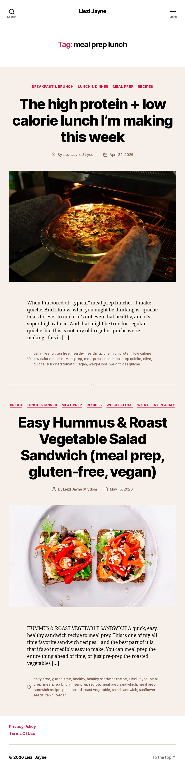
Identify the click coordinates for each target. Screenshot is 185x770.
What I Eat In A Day (156, 405)
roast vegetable (97, 689)
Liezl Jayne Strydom (80, 154)
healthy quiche (98, 353)
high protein (122, 353)
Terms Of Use (22, 733)
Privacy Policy (22, 726)
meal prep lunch (97, 358)
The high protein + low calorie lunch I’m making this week (92, 120)
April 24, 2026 (121, 154)
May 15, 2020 (121, 489)
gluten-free (61, 679)
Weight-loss (119, 405)
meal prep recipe (86, 684)
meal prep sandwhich (119, 684)
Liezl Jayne (92, 11)
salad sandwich (124, 689)
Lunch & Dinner (93, 87)
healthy (77, 353)
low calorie (142, 353)
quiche (38, 364)
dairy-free (41, 679)
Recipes (145, 87)
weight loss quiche (124, 364)
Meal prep (123, 87)
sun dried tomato (60, 364)
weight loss (98, 364)
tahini (49, 695)
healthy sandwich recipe (107, 679)
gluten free (60, 353)
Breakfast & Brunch (52, 87)
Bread (16, 405)
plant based (72, 689)
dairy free (41, 353)
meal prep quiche (126, 358)
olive (147, 358)
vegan (81, 364)
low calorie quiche (48, 358)
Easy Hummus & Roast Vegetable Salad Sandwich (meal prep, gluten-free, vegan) (92, 447)
